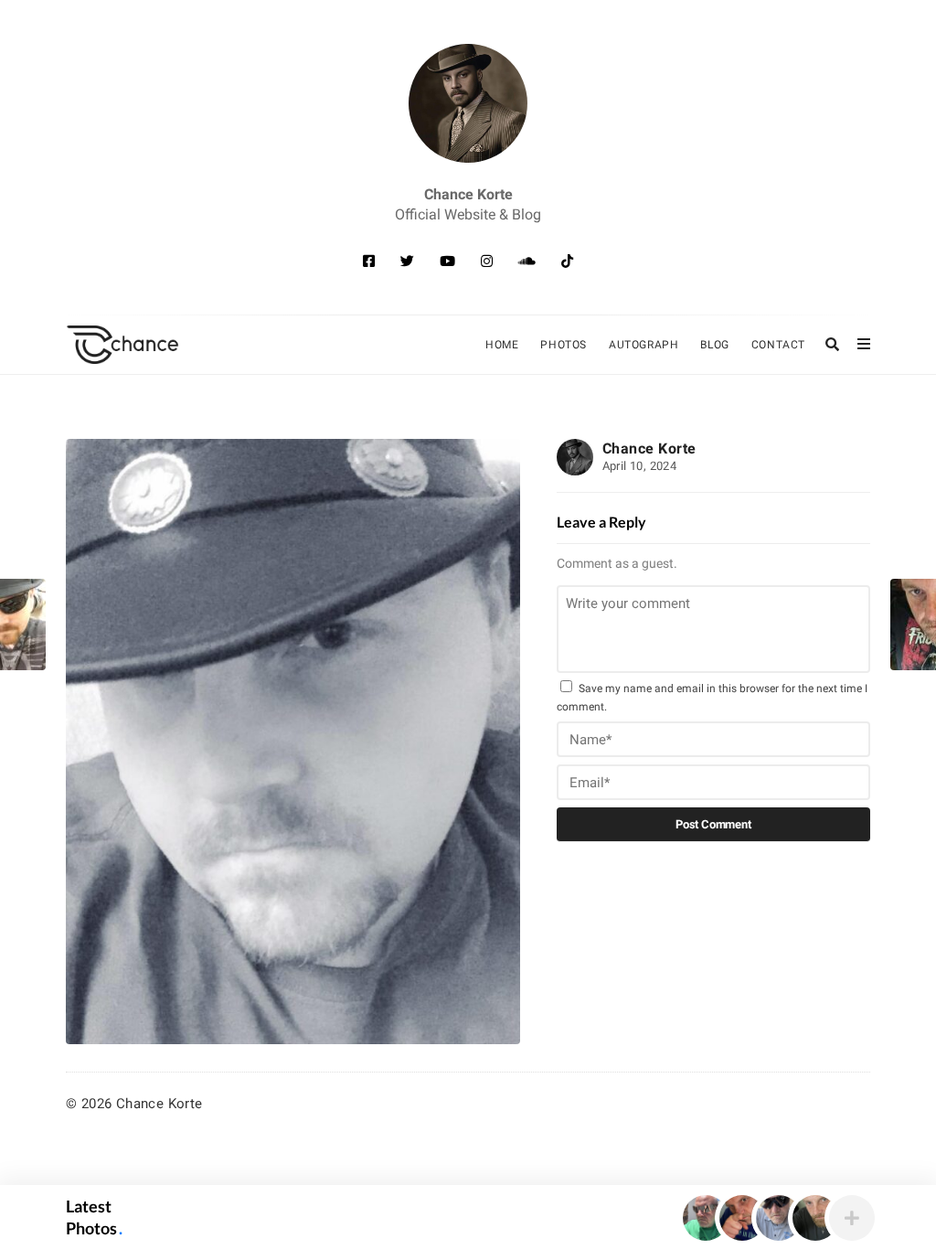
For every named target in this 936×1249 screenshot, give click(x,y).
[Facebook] (369, 261)
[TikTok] (567, 261)
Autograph (643, 344)
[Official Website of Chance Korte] (468, 103)
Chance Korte (649, 448)
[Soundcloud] (527, 261)
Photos (563, 344)
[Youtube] (447, 261)
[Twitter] (407, 261)
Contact (778, 344)
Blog (714, 344)
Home (501, 344)
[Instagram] (487, 261)
